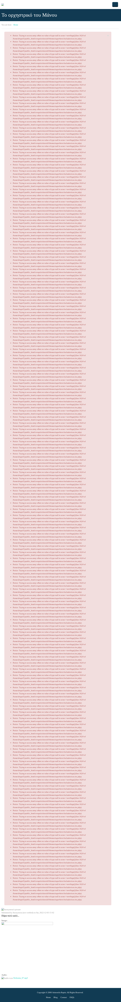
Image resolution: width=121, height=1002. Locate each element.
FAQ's (72, 997)
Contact (63, 997)
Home (15, 25)
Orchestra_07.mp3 (20, 978)
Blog (56, 997)
